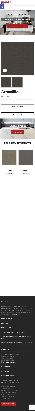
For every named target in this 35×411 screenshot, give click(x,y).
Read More (17, 314)
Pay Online (4, 323)
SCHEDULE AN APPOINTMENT (17, 26)
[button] (2, 6)
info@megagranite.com (8, 362)
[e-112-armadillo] (6, 82)
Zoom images (5, 70)
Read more (9, 173)
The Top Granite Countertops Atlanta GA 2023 (13, 332)
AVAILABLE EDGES (17, 106)
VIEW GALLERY (17, 132)
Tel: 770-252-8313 (7, 358)
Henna (9, 170)
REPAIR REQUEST (8, 404)
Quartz (9, 168)
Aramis (25, 170)
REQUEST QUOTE (17, 114)
